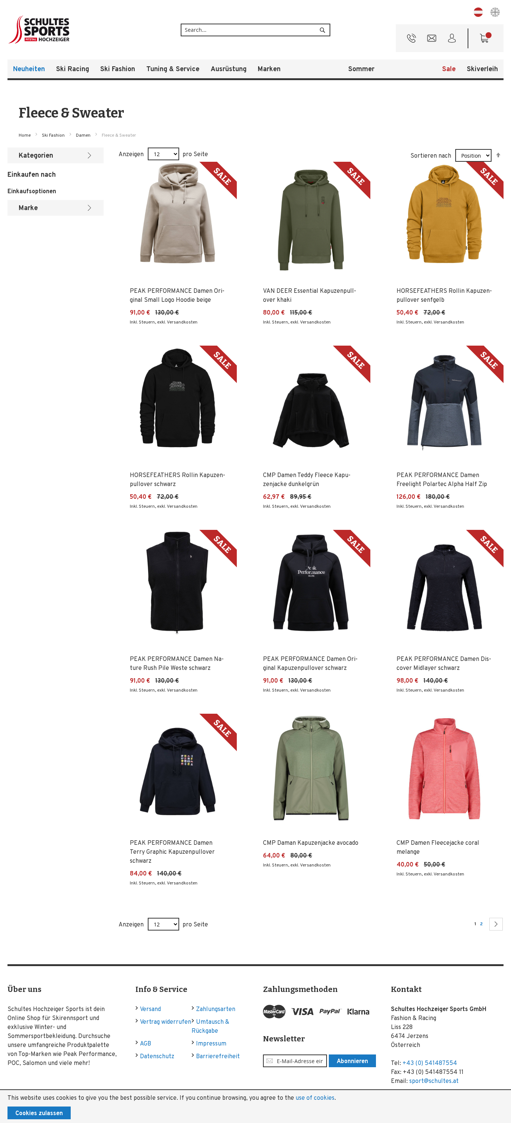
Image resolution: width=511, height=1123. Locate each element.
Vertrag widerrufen (165, 1022)
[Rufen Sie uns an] (411, 40)
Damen (84, 136)
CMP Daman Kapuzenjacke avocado (310, 843)
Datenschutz (157, 1056)
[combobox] (255, 30)
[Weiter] (496, 924)
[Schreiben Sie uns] (431, 40)
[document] (255, 1106)
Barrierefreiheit (218, 1056)
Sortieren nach (430, 156)
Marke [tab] (28, 208)
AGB (145, 1044)
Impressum (211, 1044)
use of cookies (315, 1098)
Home (25, 136)
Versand (150, 1009)
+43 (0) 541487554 (430, 1063)
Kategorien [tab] (36, 156)
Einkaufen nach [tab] (31, 175)
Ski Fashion (54, 136)
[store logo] (63, 30)
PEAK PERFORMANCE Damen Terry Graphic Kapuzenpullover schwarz (172, 852)
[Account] (451, 40)
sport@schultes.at (434, 1081)
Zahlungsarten (215, 1009)
